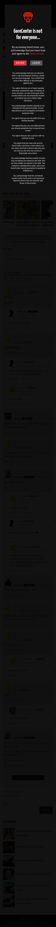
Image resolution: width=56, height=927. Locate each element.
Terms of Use (37, 53)
